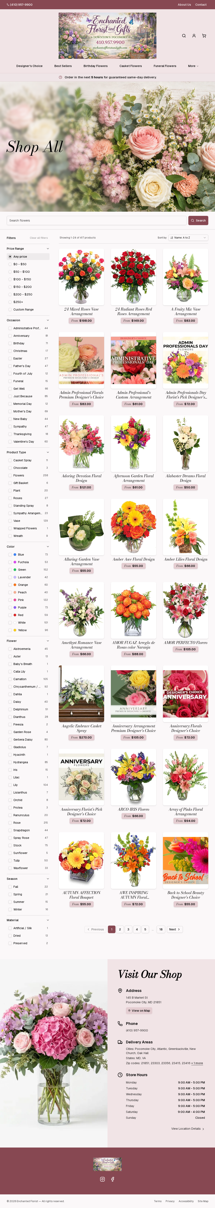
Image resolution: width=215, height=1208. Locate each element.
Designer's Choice (29, 66)
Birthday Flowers (96, 66)
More (191, 66)
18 (161, 929)
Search (201, 220)
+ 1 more (197, 1063)
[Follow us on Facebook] (113, 1179)
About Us (184, 5)
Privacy (170, 1201)
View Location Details (186, 1129)
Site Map (203, 1201)
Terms (157, 1201)
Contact (201, 5)
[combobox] (188, 238)
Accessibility (186, 1201)
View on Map (141, 1011)
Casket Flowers (130, 66)
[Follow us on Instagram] (102, 1179)
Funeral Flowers (165, 66)
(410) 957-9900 (21, 5)
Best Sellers (63, 66)
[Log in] (194, 35)
